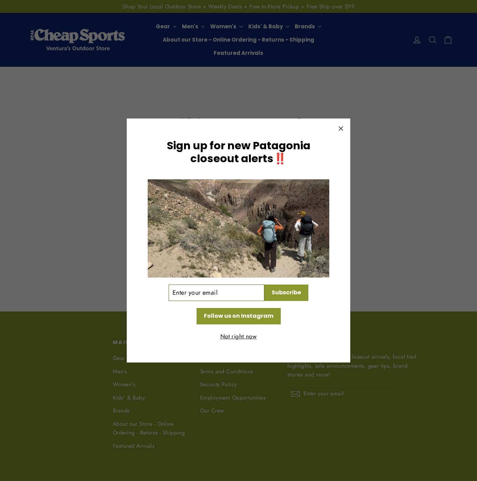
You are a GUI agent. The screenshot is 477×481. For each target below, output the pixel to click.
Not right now (238, 336)
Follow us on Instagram (238, 316)
